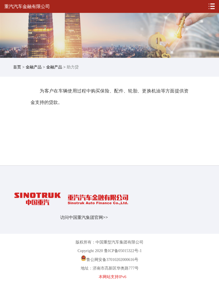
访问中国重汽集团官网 (84, 217)
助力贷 (73, 67)
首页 (17, 67)
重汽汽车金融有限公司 (27, 6)
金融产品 (34, 67)
